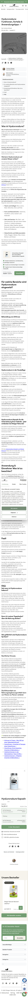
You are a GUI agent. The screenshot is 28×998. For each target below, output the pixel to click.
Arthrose (3, 184)
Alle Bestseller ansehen (14, 915)
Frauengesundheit (20, 9)
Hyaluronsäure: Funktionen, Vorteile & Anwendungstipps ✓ (16, 58)
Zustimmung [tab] (5, 484)
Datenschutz (5, 993)
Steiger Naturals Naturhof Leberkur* (11, 902)
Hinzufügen (19, 273)
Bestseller (3, 9)
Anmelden (20, 938)
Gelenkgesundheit (20, 15)
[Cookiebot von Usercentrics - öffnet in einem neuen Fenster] (20, 480)
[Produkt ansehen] (21, 908)
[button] (2, 1)
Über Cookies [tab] (22, 484)
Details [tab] (14, 484)
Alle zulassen (14, 508)
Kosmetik (3, 59)
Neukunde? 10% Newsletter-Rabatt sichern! (14, 1)
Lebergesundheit (11, 9)
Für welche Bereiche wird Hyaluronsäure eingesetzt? (14, 85)
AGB (17, 993)
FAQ (5, 94)
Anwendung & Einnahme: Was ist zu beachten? (13, 89)
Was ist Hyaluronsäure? (10, 82)
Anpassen (13, 512)
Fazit (5, 92)
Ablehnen (14, 516)
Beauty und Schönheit (7, 15)
